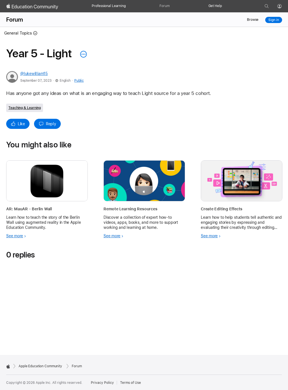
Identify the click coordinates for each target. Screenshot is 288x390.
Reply (51, 124)
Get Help (215, 6)
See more (14, 236)
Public (79, 81)
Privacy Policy (102, 383)
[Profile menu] (283, 6)
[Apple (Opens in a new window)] (8, 366)
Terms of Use (130, 383)
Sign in (273, 20)
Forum (164, 6)
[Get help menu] (224, 6)
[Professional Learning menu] (128, 6)
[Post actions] (82, 54)
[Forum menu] (172, 6)
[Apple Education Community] (32, 6)
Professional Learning (108, 6)
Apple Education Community (40, 366)
